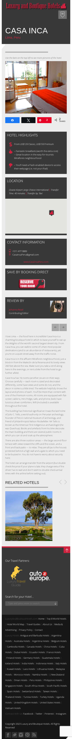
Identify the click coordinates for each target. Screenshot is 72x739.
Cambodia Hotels (15, 646)
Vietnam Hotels (13, 708)
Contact (39, 629)
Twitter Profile (14, 735)
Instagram (61, 713)
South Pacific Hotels (57, 685)
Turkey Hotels (47, 696)
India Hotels (28, 663)
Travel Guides (33, 624)
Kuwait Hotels (14, 669)
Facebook (28, 713)
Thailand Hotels (13, 696)
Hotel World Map (15, 624)
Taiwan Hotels (50, 691)
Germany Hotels (31, 657)
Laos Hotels (29, 669)
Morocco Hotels (22, 674)
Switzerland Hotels (31, 691)
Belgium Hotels (59, 641)
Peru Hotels (35, 680)
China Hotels (50, 646)
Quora (21, 735)
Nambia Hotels (39, 674)
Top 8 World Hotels (56, 618)
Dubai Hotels (20, 652)
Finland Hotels (13, 657)
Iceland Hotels (12, 663)
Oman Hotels (20, 680)
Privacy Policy (26, 629)
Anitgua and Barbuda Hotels (34, 635)
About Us (47, 624)
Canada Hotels (34, 646)
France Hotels (54, 652)
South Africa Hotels (34, 685)
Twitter (38, 713)
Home (41, 618)
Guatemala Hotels (51, 657)
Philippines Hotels (53, 680)
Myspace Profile (27, 735)
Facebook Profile (8, 735)
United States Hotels (50, 702)
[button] (51, 213)
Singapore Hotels (14, 685)
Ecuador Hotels (37, 652)
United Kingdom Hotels (26, 702)
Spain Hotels (13, 691)
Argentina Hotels (40, 641)
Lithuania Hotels (45, 669)
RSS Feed (34, 735)
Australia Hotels (22, 641)
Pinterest (49, 713)
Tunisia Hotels (30, 696)
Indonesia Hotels (44, 663)
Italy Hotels (61, 663)
